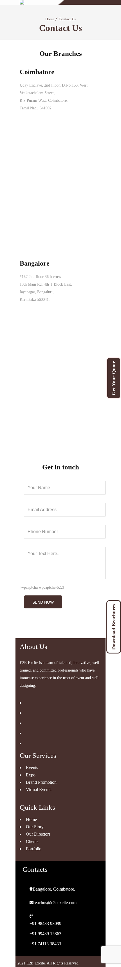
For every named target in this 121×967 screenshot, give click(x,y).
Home (49, 19)
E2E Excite (35, 963)
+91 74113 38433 (45, 943)
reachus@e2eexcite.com (55, 902)
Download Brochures (113, 627)
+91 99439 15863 (45, 933)
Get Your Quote (113, 378)
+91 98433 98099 (45, 923)
